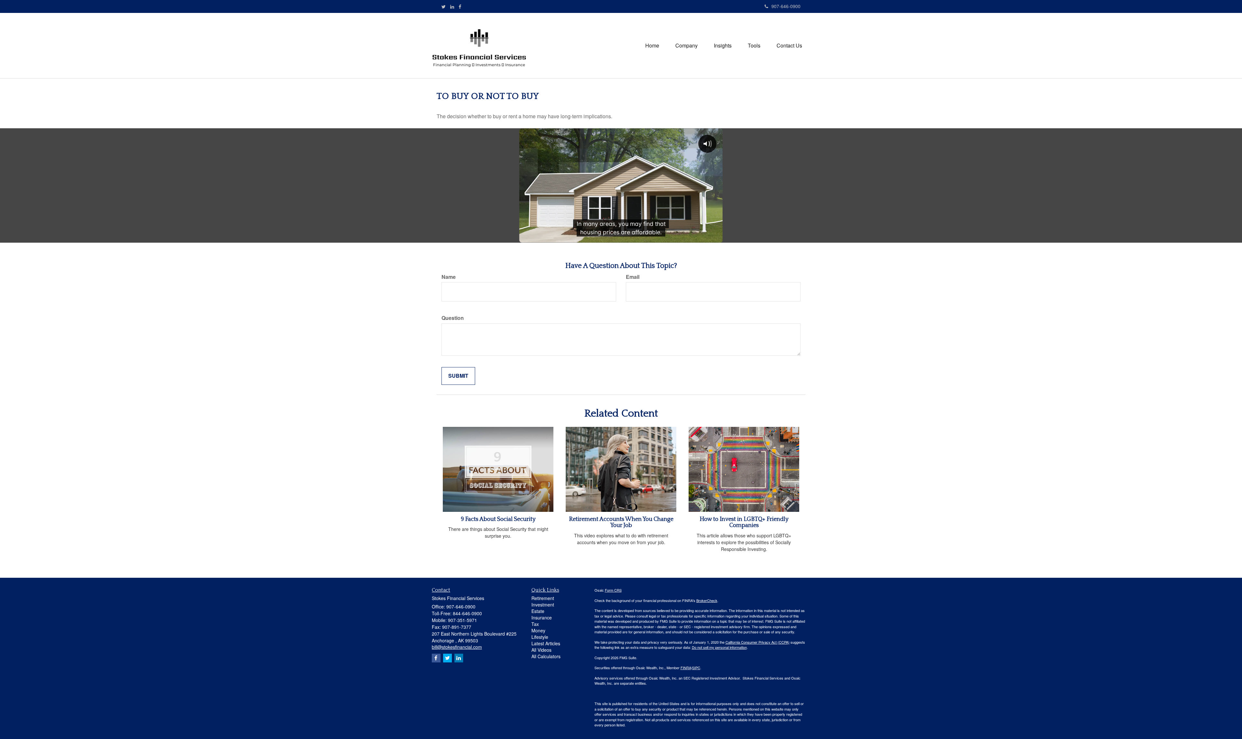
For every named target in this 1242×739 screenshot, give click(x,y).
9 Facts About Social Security (498, 519)
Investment (542, 604)
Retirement (542, 598)
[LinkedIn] (452, 6)
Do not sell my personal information (719, 647)
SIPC (696, 667)
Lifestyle (539, 637)
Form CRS (613, 590)
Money (538, 630)
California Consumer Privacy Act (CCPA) (757, 642)
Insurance (541, 617)
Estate (537, 611)
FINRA (686, 667)
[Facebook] (460, 6)
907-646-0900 (786, 6)
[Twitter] (443, 6)
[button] (686, 45)
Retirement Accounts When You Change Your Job (621, 522)
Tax (535, 624)
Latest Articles (545, 643)
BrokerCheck (706, 600)
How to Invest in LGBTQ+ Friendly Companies (744, 522)
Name (448, 276)
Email (632, 276)
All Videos (541, 650)
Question (452, 318)
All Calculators (546, 656)
